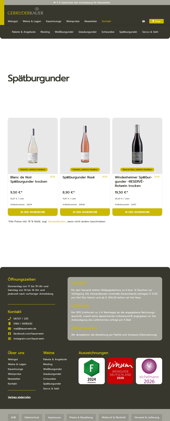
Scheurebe (108, 32)
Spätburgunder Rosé (79, 177)
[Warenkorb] (143, 21)
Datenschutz (32, 417)
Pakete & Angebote (24, 32)
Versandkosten (57, 221)
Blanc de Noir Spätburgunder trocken (28, 179)
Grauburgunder (88, 32)
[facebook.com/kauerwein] (11, 333)
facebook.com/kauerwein (29, 333)
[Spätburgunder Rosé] (85, 143)
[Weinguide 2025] (120, 371)
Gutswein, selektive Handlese (32, 169)
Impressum (54, 417)
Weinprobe (14, 374)
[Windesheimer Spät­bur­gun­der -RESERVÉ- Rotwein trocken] (137, 143)
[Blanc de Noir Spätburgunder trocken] (33, 143)
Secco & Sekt (150, 32)
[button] (5, 415)
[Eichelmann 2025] (149, 371)
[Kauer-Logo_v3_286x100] (25, 11)
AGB (13, 417)
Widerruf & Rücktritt (114, 417)
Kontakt (12, 384)
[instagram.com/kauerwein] (11, 338)
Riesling (45, 32)
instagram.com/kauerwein (29, 338)
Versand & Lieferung (146, 417)
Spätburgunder (128, 32)
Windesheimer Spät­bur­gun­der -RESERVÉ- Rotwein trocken (133, 181)
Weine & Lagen (17, 364)
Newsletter (14, 379)
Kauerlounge (15, 369)
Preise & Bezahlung (81, 417)
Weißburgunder (64, 32)
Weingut (13, 359)
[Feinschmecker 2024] (92, 371)
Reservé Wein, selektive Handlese (137, 169)
